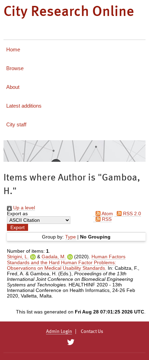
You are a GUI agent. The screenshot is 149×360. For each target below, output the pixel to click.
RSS (106, 219)
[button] (17, 227)
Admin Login (59, 331)
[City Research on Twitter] (70, 342)
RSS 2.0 (131, 213)
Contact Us (92, 331)
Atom (106, 213)
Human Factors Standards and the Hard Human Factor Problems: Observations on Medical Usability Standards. (66, 262)
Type (70, 237)
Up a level (23, 207)
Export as (17, 213)
